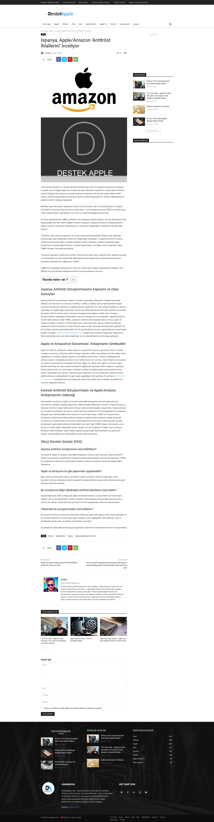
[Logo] (60, 14)
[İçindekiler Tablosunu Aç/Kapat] (72, 279)
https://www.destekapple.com (70, 583)
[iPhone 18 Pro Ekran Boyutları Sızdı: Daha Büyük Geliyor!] (139, 84)
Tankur (48, 53)
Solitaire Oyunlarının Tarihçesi (158, 106)
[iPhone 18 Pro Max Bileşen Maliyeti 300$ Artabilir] (139, 121)
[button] (170, 24)
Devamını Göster (152, 131)
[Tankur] (42, 53)
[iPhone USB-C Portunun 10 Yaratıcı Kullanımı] (47, 765)
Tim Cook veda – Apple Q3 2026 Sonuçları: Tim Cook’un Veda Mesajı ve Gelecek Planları (53, 641)
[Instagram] (139, 792)
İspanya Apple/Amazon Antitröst (85, 536)
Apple (51, 31)
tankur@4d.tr (74, 807)
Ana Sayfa (44, 31)
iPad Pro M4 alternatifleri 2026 (69, 333)
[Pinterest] (70, 59)
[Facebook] (58, 59)
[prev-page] (42, 649)
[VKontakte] (146, 792)
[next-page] (46, 649)
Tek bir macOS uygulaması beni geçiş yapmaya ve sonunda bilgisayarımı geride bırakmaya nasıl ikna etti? (106, 565)
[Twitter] (64, 59)
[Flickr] (133, 792)
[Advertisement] (125, 13)
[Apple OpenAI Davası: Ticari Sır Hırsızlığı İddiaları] (84, 626)
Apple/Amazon (60, 536)
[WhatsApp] (75, 59)
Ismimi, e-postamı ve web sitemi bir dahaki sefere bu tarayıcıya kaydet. (73, 708)
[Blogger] (121, 792)
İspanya (70, 536)
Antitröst (50, 536)
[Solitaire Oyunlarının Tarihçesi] (139, 109)
